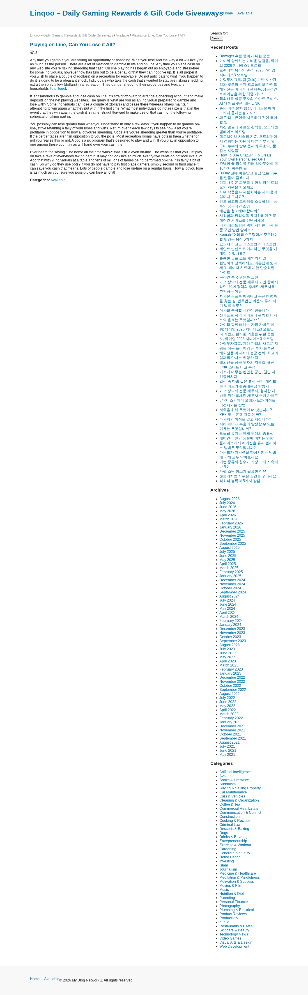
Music (224, 890)
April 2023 (227, 661)
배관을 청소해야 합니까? (239, 211)
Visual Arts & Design (235, 942)
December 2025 (232, 531)
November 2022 (232, 681)
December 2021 (232, 726)
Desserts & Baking (234, 829)
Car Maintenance (233, 792)
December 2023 (232, 629)
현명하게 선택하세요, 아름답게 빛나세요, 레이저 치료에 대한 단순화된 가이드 (248, 267)
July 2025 (227, 552)
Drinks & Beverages (235, 837)
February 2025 (231, 572)
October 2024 (230, 588)
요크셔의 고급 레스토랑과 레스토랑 (247, 244)
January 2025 (230, 576)
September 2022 (232, 690)
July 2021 (227, 746)
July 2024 (227, 600)
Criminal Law (230, 825)
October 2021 (230, 734)
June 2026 (227, 507)
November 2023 (232, 633)
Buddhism (227, 784)
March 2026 (228, 519)
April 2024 (227, 612)
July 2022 (227, 698)
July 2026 (227, 503)
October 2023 (230, 637)
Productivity (228, 918)
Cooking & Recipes (235, 821)
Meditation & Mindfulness (239, 877)
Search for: (219, 33)
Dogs (223, 833)
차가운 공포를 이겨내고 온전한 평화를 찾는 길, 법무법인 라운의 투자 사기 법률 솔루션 (248, 301)
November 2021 (232, 730)
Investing (226, 861)
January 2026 (230, 527)
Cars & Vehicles (232, 796)
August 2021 (229, 742)
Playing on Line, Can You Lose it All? (72, 44)
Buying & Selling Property (240, 788)
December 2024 (232, 580)
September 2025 (232, 543)
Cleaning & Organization (239, 800)
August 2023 (229, 645)
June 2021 (227, 750)
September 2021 (232, 738)
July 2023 (227, 649)
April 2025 (227, 564)
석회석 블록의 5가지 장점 (239, 481)
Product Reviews (233, 914)
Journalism (228, 869)
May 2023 (227, 657)
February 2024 (231, 621)
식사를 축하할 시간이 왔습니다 (244, 310)
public (224, 922)
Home (228, 13)
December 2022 (232, 677)
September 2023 (232, 641)
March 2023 (228, 665)
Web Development (234, 946)
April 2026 (227, 515)
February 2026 (231, 523)
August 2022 (229, 694)
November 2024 (232, 584)
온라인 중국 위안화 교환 (238, 277)
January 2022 (230, 722)
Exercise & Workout (235, 845)
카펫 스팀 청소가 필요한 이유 (242, 471)
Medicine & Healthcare (237, 873)
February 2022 (231, 718)
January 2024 (230, 625)
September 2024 (232, 592)
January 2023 (230, 673)
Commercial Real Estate (238, 808)
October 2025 (230, 539)
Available (245, 13)
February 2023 (231, 669)
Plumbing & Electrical (236, 910)
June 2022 (227, 702)
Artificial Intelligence (235, 772)
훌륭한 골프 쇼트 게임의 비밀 (242, 258)
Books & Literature (234, 780)
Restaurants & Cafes (236, 926)
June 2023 (227, 653)
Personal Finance (233, 902)
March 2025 (228, 568)
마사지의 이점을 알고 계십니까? (245, 419)
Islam (223, 865)
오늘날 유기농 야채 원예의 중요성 (246, 433)
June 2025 (227, 556)
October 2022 (230, 685)
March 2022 (228, 714)
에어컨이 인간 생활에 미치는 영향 (246, 438)
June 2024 (227, 604)
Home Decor (229, 857)
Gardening (227, 849)
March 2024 (228, 616)
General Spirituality (234, 853)
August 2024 (229, 596)
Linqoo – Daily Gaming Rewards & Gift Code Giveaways (126, 13)
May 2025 (227, 560)
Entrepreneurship (233, 841)
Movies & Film (230, 885)
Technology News (233, 934)
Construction (229, 816)
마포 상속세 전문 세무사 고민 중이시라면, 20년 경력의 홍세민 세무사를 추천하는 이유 (248, 286)
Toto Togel (58, 88)
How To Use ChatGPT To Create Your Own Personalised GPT (245, 157)
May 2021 (227, 754)
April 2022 (227, 710)
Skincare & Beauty (234, 930)
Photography (229, 906)
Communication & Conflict (240, 812)
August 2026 (229, 499)
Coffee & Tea (229, 804)
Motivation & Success (236, 881)
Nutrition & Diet (231, 894)
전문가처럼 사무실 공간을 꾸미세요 (247, 476)
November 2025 (232, 535)
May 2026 (227, 511)
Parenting (227, 898)
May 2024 (227, 608)
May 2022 (227, 706)
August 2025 (229, 547)
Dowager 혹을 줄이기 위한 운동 (244, 56)
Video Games (230, 938)
